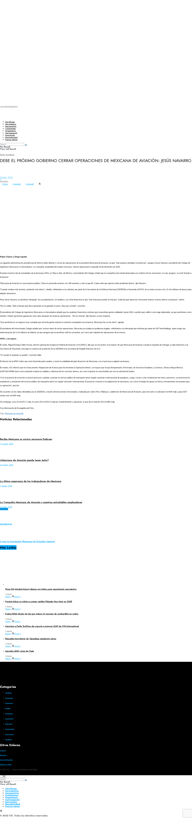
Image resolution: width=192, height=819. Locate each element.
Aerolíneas (10, 121)
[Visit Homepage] (90, 116)
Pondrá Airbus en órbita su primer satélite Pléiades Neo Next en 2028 (38, 601)
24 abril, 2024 (6, 177)
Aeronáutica (10, 124)
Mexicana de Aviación (14, 413)
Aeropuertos (10, 126)
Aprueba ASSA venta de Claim (19, 651)
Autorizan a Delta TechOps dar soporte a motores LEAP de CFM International (42, 626)
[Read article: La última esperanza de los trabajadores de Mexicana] (96, 472)
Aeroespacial (9, 718)
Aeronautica (9, 698)
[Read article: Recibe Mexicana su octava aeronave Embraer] (96, 430)
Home (2, 155)
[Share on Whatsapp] (2, 186)
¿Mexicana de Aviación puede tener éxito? (24, 460)
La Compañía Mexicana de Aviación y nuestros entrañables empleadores (41, 502)
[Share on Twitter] (39, 184)
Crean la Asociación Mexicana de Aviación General (27, 541)
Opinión (7, 708)
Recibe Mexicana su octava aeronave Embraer (26, 439)
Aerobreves (6, 524)
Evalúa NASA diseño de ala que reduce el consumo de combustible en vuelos (41, 613)
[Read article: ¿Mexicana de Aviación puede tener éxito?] (96, 451)
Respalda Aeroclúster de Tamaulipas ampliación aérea (30, 638)
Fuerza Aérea (12, 806)
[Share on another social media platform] (2, 188)
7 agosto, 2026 (6, 486)
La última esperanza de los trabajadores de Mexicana (30, 481)
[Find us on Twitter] (1, 774)
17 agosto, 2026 (6, 444)
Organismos (9, 713)
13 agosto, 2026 (6, 465)
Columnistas (11, 795)
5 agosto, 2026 (6, 507)
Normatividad (9, 729)
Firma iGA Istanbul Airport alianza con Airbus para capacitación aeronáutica (40, 589)
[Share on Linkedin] (7, 186)
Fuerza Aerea (9, 734)
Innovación (8, 724)
